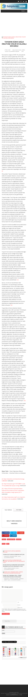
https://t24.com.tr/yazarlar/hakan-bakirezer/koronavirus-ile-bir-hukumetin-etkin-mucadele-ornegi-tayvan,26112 (13, 490)
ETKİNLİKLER (6, 556)
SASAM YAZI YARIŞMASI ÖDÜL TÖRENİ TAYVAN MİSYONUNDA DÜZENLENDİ (12, 576)
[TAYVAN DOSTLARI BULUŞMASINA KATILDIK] (14, 552)
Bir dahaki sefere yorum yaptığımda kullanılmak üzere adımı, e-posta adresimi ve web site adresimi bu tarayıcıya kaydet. (14, 610)
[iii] (11, 305)
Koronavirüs (19, 539)
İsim (18, 602)
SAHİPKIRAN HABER (13, 556)
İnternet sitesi (20, 607)
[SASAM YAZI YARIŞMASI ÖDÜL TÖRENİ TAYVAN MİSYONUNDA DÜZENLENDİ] (14, 573)
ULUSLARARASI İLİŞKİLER (14, 51)
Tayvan (6, 51)
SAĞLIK (23, 50)
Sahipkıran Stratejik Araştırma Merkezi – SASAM (14, 694)
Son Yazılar (18, 509)
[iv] (24, 400)
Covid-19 (4, 539)
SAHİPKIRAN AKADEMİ (13, 578)
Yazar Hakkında (8, 510)
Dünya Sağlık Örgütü (11, 539)
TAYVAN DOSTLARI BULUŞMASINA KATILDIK (13, 554)
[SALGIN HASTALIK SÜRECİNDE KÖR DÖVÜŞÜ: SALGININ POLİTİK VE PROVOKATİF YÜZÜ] (14, 562)
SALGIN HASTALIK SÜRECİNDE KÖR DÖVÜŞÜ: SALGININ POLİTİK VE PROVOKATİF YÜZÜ (13, 565)
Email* (3, 630)
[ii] (17, 280)
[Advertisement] (14, 23)
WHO (8, 543)
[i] (2, 171)
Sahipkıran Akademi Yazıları (13, 568)
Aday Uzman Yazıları (16, 50)
